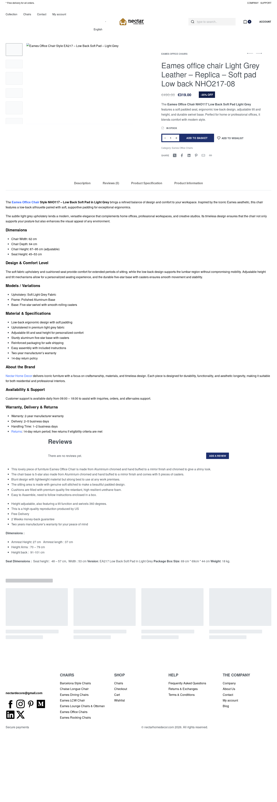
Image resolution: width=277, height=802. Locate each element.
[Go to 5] (14, 107)
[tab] (82, 183)
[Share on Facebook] (182, 155)
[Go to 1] (14, 49)
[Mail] (203, 155)
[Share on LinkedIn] (189, 155)
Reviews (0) (111, 183)
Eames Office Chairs (174, 53)
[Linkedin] (10, 714)
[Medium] (41, 704)
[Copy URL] (210, 155)
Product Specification (146, 183)
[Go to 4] (14, 93)
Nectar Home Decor (19, 376)
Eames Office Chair (25, 202)
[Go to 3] (14, 78)
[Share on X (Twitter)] (174, 155)
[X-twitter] (20, 714)
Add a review (217, 455)
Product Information (188, 183)
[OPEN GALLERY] (79, 83)
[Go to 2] (14, 64)
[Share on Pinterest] (196, 155)
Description (82, 183)
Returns (16, 431)
